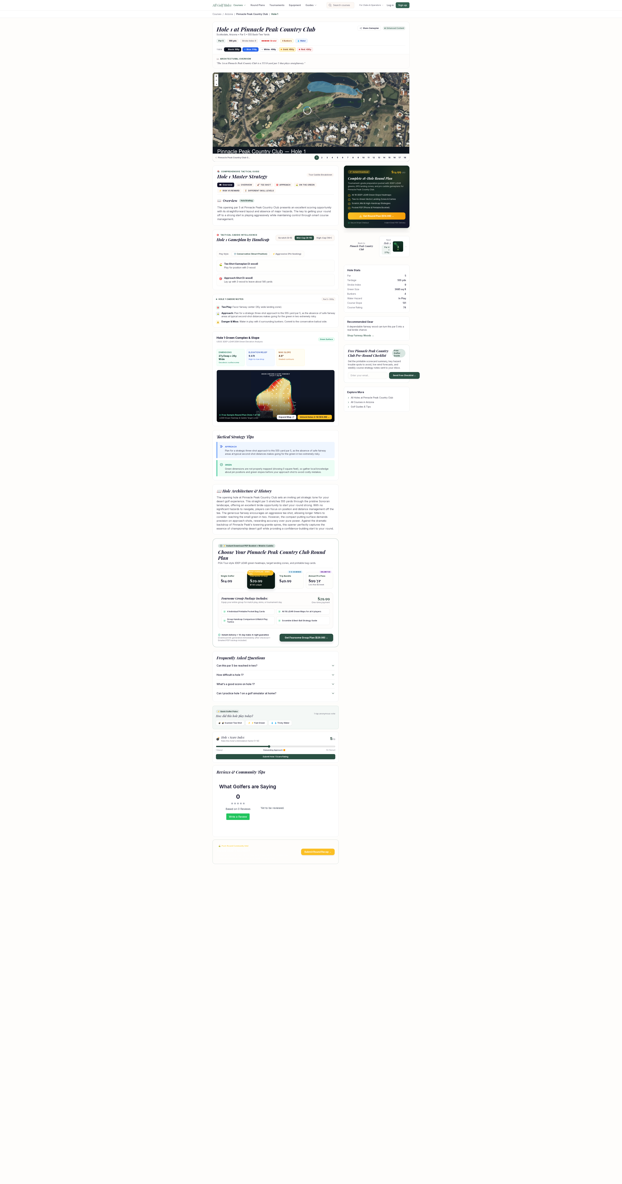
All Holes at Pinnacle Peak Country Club (372, 397)
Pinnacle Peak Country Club (252, 14)
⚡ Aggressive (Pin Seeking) (287, 254)
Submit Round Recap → (317, 851)
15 (389, 157)
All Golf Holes (222, 5)
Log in (390, 5)
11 (368, 157)
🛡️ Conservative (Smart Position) (250, 254)
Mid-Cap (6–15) (304, 238)
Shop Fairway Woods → (360, 335)
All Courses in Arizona (362, 402)
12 (374, 157)
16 (394, 157)
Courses (238, 5)
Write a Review (238, 816)
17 (399, 157)
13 (379, 157)
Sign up (402, 5)
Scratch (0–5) (285, 238)
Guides (309, 5)
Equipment (295, 5)
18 (405, 157)
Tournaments (276, 5)
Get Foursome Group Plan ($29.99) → (306, 637)
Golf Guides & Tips (361, 406)
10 (363, 157)
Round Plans (258, 5)
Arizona (229, 14)
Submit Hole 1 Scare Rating (275, 756)
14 (384, 157)
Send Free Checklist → (404, 375)
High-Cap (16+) (324, 238)
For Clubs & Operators (370, 5)
